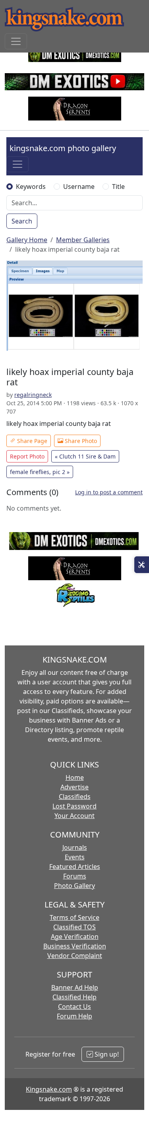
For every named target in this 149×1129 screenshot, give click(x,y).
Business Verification (74, 946)
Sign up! (106, 1054)
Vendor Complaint (74, 955)
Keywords (31, 186)
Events (75, 857)
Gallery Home (26, 239)
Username (79, 186)
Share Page (31, 441)
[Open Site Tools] (141, 564)
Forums (74, 876)
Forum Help (74, 1016)
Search (22, 221)
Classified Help (74, 997)
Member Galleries (83, 239)
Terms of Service (74, 917)
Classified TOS (74, 927)
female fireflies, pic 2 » (40, 472)
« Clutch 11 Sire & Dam (85, 456)
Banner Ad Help (74, 987)
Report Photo (27, 456)
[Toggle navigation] (16, 41)
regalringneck (33, 394)
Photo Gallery (74, 885)
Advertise (74, 787)
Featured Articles (74, 866)
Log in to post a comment (109, 492)
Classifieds (75, 796)
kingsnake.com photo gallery (63, 148)
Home (75, 777)
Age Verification (75, 936)
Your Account (74, 815)
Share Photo (80, 441)
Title (118, 186)
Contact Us (74, 1006)
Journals (74, 847)
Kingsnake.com (49, 1089)
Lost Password (74, 806)
